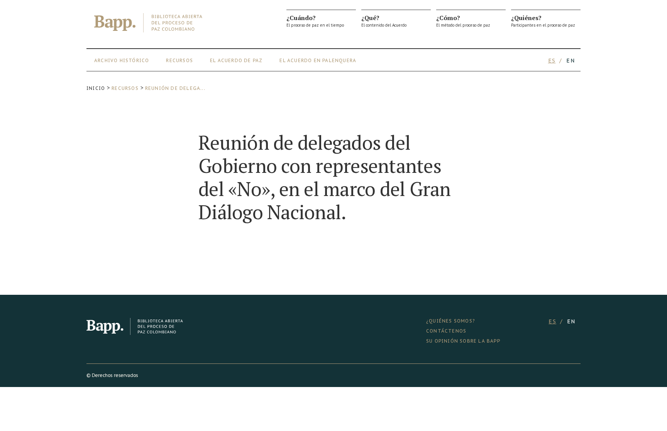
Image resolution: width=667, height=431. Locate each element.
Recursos (179, 60)
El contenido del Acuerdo (383, 21)
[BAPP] (148, 22)
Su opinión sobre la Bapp (463, 341)
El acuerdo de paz (236, 60)
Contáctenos (446, 331)
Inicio (95, 88)
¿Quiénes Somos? (450, 321)
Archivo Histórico (121, 60)
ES (552, 60)
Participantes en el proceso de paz (543, 21)
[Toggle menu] (577, 60)
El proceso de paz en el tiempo (315, 21)
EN (570, 60)
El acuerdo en (300, 60)
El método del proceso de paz (463, 21)
